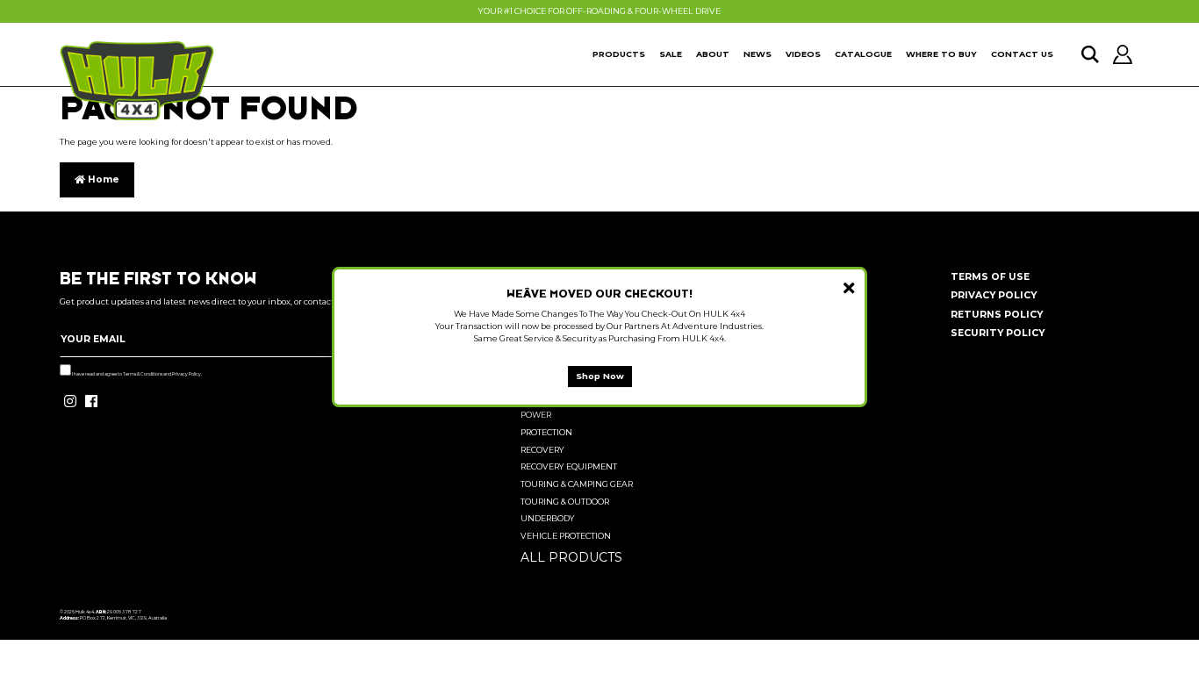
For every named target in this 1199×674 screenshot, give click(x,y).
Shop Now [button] (600, 376)
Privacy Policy (186, 373)
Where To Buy (941, 54)
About (712, 54)
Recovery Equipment (569, 466)
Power (536, 414)
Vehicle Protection (566, 536)
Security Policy (998, 333)
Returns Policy (997, 314)
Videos (803, 54)
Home (102, 179)
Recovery (542, 450)
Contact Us (1022, 54)
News (757, 54)
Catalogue (863, 54)
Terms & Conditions (142, 373)
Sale (670, 54)
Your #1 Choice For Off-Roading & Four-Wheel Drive (599, 11)
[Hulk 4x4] (137, 81)
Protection (546, 432)
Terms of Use (990, 277)
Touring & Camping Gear (577, 484)
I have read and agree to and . (136, 373)
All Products (571, 557)
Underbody (548, 518)
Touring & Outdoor (565, 501)
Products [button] (618, 54)
